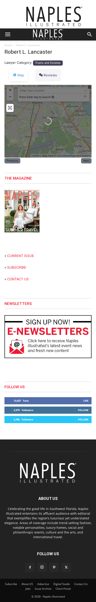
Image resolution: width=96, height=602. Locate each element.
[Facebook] (29, 567)
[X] (66, 567)
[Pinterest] (54, 567)
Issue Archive (43, 589)
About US (27, 584)
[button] (7, 34)
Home (8, 45)
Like (85, 400)
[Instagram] (42, 567)
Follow (83, 410)
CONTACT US (18, 279)
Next (86, 160)
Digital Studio (61, 584)
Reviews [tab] (50, 75)
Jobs (28, 589)
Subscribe (11, 584)
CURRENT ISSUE (20, 256)
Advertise (43, 584)
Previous (12, 160)
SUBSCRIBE (16, 267)
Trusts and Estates (48, 62)
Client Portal (63, 589)
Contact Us (81, 584)
